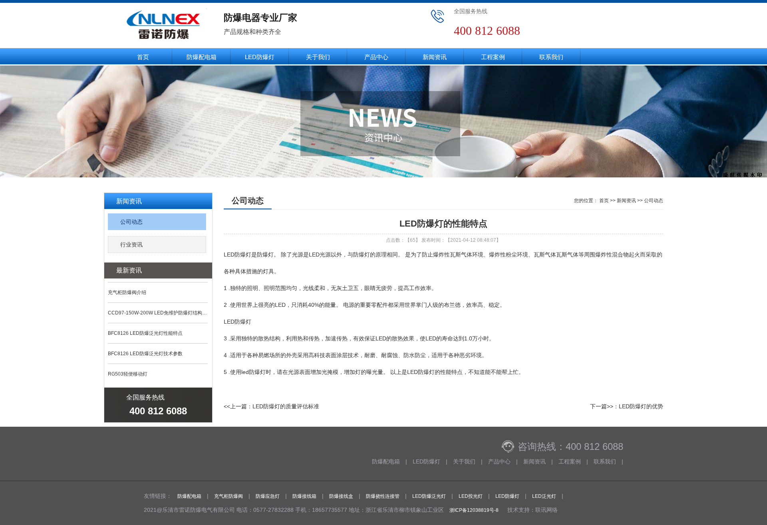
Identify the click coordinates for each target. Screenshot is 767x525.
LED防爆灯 (259, 57)
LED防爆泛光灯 (429, 496)
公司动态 (131, 222)
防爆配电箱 (202, 57)
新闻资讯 (435, 57)
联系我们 (551, 57)
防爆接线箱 (304, 496)
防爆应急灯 (268, 496)
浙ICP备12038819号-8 (474, 510)
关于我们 (318, 57)
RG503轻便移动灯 (127, 374)
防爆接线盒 (341, 496)
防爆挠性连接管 (382, 496)
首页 (143, 57)
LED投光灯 (471, 496)
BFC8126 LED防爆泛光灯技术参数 (145, 353)
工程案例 (493, 57)
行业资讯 (131, 244)
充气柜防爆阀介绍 (127, 292)
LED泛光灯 (544, 496)
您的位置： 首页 (591, 200)
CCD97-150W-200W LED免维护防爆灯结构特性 (158, 313)
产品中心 (376, 57)
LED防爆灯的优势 (641, 406)
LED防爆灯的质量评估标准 (285, 406)
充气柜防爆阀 (228, 496)
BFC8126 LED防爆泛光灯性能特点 (145, 333)
